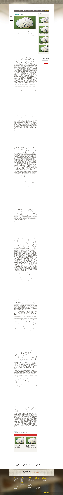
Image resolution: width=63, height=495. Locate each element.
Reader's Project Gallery (37, 487)
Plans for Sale (22, 481)
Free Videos (22, 483)
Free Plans (22, 479)
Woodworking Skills (16, 478)
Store (42, 10)
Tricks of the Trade (37, 484)
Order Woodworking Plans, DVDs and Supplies (25, 460)
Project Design (15, 479)
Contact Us (44, 478)
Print (11, 16)
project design (20, 432)
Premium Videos (22, 484)
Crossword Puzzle (37, 488)
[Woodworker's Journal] (27, 472)
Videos (24, 10)
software (23, 432)
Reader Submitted (16, 14)
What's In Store (36, 485)
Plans (20, 10)
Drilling (14, 482)
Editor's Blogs (29, 484)
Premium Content (31, 10)
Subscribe (46, 492)
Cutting (14, 481)
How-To (16, 10)
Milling (14, 480)
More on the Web (30, 479)
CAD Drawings (15, 432)
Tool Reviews (29, 487)
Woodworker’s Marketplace (31, 480)
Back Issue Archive (23, 488)
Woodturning (15, 488)
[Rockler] (36, 472)
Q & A (35, 486)
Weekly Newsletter (37, 478)
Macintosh (26, 432)
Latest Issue (29, 478)
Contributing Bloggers (30, 485)
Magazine (37, 10)
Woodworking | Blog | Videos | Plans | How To (19, 7)
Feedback (15, 431)
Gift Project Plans (23, 478)
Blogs (28, 483)
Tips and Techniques (16, 486)
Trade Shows (29, 486)
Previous (14, 464)
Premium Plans (22, 480)
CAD (18, 432)
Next (48, 464)
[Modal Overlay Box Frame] (43, 60)
